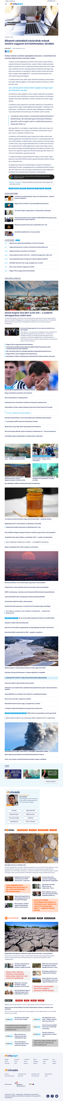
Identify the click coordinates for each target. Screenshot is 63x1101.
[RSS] (47, 1096)
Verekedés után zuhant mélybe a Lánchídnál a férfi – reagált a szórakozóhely (28, 537)
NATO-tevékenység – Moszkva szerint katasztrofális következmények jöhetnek (29, 592)
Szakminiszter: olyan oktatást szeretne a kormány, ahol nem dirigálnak (26, 587)
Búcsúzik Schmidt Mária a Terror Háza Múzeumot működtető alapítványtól (28, 418)
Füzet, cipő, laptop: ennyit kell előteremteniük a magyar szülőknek (25, 759)
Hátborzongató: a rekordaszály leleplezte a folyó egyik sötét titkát (25, 668)
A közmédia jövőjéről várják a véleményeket (18, 601)
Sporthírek (20, 1076)
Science (41, 1000)
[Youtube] (56, 1096)
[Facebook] (52, 1096)
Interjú (25, 1061)
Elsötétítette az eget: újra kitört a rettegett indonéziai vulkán (26, 751)
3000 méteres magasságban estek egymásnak (41, 713)
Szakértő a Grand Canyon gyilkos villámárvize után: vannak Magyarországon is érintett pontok (15, 478)
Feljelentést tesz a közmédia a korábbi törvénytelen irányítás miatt (26, 402)
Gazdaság (7, 1063)
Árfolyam (33, 830)
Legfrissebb (45, 1059)
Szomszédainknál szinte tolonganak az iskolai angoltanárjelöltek (25, 597)
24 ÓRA (17, 240)
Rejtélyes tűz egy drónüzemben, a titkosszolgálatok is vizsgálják (25, 672)
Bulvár (34, 1059)
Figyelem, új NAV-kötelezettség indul (16, 623)
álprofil (47, 188)
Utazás (40, 918)
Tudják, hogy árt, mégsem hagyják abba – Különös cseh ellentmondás (15, 458)
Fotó (53, 1059)
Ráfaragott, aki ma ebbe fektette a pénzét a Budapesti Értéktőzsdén (44, 989)
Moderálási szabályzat (24, 1096)
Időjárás (54, 1063)
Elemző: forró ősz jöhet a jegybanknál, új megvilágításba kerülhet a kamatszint (29, 627)
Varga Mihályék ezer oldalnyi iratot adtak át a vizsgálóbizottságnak (25, 694)
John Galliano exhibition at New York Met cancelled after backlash (45, 1043)
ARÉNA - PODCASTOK (10, 1)
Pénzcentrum (22, 830)
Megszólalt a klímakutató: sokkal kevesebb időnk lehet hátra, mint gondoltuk (28, 953)
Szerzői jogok (34, 1096)
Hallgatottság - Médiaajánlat (23, 1094)
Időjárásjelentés (48, 1074)
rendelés (23, 188)
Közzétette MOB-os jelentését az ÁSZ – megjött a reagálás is (23, 632)
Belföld (6, 1059)
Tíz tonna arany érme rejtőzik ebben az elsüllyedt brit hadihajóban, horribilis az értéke (43, 478)
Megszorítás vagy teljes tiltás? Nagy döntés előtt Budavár (23, 426)
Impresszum (35, 1094)
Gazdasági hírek (35, 1076)
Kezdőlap (11, 182)
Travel (33, 1000)
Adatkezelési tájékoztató (11, 1096)
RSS (39, 1096)
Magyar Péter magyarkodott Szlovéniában (19, 344)
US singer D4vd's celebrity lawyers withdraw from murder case (16, 1028)
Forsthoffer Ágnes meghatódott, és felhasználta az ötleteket (24, 436)
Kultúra (16, 1061)
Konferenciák (43, 830)
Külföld (6, 1061)
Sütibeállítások (8, 1097)
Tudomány (16, 1059)
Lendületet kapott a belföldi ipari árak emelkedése (26, 678)
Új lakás (53, 830)
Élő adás (14, 810)
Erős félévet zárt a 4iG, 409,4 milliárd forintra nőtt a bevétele (30, 718)
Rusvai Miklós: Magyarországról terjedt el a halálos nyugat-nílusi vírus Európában (30, 532)
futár (41, 188)
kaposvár (30, 188)
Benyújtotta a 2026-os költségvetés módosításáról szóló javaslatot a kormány (30, 356)
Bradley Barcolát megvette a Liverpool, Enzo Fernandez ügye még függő (27, 606)
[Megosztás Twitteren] (8, 51)
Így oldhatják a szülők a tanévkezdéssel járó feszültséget (22, 483)
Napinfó (35, 1063)
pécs (36, 188)
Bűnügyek (18, 182)
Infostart (8, 48)
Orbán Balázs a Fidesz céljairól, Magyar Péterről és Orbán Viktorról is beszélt (28, 407)
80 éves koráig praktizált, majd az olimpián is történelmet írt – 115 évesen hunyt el (30, 431)
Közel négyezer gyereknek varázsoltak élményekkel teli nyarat (24, 754)
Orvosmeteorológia (9, 1076)
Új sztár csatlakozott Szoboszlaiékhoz (18, 413)
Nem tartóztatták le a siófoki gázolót (16, 398)
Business (19, 1000)
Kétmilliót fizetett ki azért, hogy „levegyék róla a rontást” (22, 703)
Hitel (24, 918)
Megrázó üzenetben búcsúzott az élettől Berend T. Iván (23, 527)
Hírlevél (54, 1061)
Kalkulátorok (49, 918)
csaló (11, 188)
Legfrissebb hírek (22, 1074)
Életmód (26, 1063)
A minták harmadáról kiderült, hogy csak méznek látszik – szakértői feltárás (28, 519)
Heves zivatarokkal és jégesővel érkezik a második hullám (37, 618)
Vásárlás (32, 918)
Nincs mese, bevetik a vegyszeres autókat (18, 699)
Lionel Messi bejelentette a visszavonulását (20, 390)
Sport (27, 1000)
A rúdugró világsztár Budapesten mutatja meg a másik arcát (23, 708)
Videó (44, 1063)
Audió (44, 1061)
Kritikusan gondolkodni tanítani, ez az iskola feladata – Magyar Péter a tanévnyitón (43, 459)
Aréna (46, 1076)
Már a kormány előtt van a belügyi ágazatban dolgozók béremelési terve (28, 351)
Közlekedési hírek (35, 1074)
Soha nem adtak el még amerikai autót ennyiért (19, 683)
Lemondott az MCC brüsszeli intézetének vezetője (22, 421)
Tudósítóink (26, 1059)
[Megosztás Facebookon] (6, 51)
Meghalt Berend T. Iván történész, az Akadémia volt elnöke (23, 523)
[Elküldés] (11, 51)
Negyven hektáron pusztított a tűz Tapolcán (18, 393)
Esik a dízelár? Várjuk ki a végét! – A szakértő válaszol (27, 542)
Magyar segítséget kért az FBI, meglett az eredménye (21, 547)
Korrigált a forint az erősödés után (15, 865)
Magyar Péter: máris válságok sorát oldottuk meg (21, 354)
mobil (16, 188)
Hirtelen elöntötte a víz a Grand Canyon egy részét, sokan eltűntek (25, 582)
